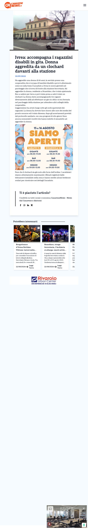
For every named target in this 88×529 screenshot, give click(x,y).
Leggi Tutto (31, 267)
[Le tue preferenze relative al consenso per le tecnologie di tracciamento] (84, 525)
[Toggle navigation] (84, 5)
